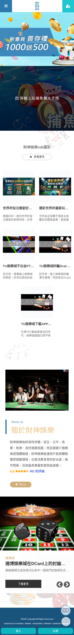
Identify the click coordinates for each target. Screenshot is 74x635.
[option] (37, 39)
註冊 (55, 630)
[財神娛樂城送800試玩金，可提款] (37, 39)
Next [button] (66, 584)
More (23, 484)
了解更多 (23, 583)
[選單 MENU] (6, 6)
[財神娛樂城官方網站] (37, 6)
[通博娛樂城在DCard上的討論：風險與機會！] (37, 524)
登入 (18, 630)
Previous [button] (59, 584)
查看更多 (39, 157)
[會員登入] (68, 6)
